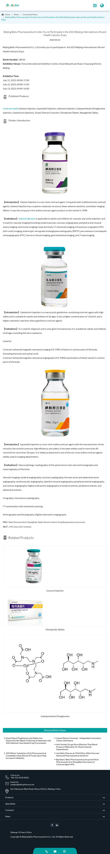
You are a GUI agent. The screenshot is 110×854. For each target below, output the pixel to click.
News (16, 14)
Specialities (10, 803)
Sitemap (14, 832)
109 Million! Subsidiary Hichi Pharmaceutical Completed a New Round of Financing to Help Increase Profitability (26, 755)
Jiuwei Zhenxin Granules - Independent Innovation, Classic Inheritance (78, 739)
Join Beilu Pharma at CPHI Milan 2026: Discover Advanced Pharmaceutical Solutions (77, 754)
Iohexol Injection (26, 218)
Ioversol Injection (55, 590)
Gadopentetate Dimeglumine (55, 716)
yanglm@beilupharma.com (22, 784)
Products (9, 797)
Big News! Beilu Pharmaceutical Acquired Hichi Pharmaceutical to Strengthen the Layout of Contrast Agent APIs (77, 762)
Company (9, 810)
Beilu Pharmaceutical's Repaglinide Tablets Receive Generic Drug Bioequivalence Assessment (47, 522)
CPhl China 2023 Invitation (20, 527)
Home (7, 14)
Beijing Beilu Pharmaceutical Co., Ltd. (38, 836)
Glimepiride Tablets (55, 629)
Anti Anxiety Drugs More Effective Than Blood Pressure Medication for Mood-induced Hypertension (76, 747)
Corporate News (30, 14)
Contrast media (10, 108)
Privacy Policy (25, 832)
